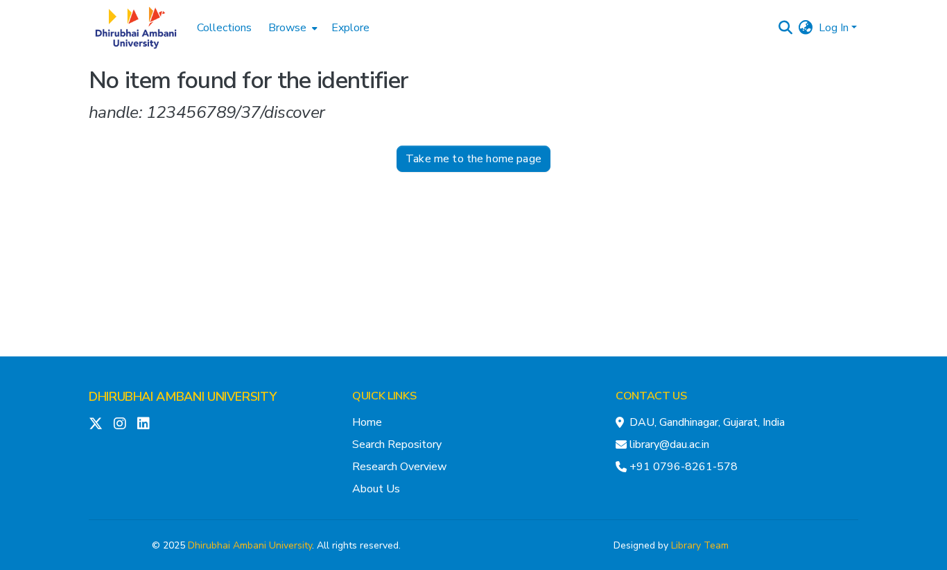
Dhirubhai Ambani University (250, 545)
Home (367, 422)
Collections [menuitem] (224, 27)
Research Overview (399, 466)
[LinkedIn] (143, 423)
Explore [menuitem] (350, 27)
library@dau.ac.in (669, 444)
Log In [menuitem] (834, 27)
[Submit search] (785, 27)
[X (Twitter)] (96, 423)
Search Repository (397, 444)
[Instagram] (120, 423)
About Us (376, 488)
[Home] (136, 27)
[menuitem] (292, 27)
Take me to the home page (473, 158)
